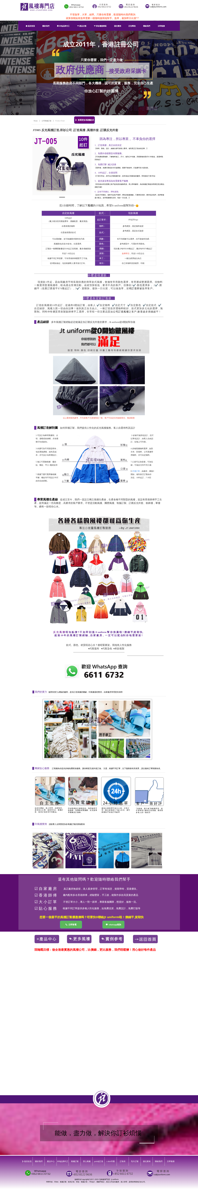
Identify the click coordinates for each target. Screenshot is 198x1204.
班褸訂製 (136, 471)
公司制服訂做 (46, 121)
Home (36, 121)
